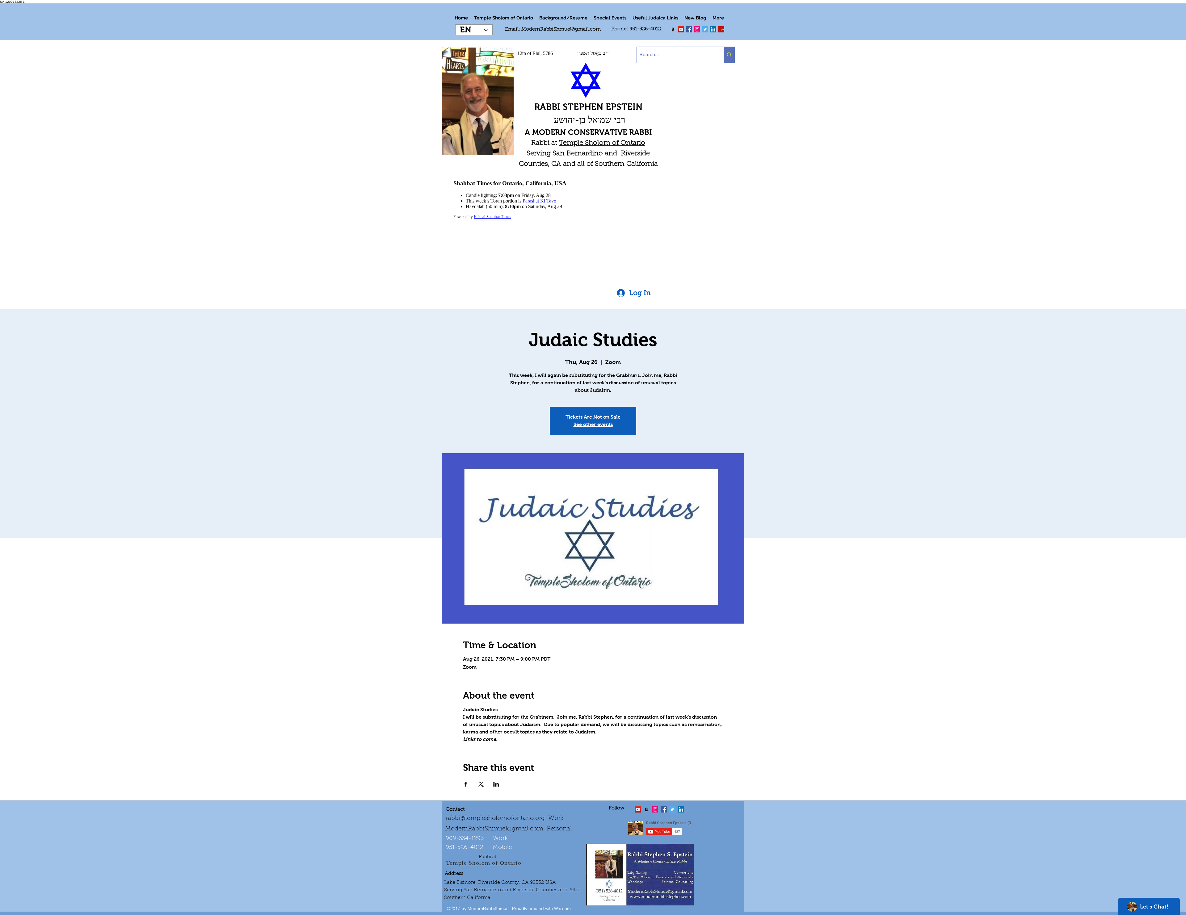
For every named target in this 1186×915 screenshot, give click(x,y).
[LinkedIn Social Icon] (713, 29)
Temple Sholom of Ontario (602, 143)
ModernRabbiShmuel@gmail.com (561, 29)
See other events (593, 424)
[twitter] (681, 29)
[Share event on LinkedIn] (496, 784)
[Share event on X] (481, 784)
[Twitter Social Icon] (705, 29)
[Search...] (729, 55)
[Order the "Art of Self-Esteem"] (646, 809)
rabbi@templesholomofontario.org (495, 818)
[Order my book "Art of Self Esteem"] (673, 29)
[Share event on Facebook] (466, 784)
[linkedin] (697, 29)
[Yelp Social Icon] (721, 29)
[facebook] (689, 29)
